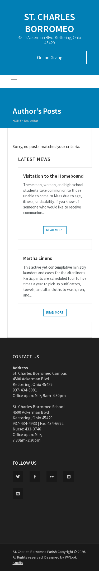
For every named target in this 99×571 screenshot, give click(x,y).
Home (17, 121)
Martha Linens (37, 258)
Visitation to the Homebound (53, 176)
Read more (55, 230)
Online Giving (50, 57)
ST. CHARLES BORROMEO (49, 23)
